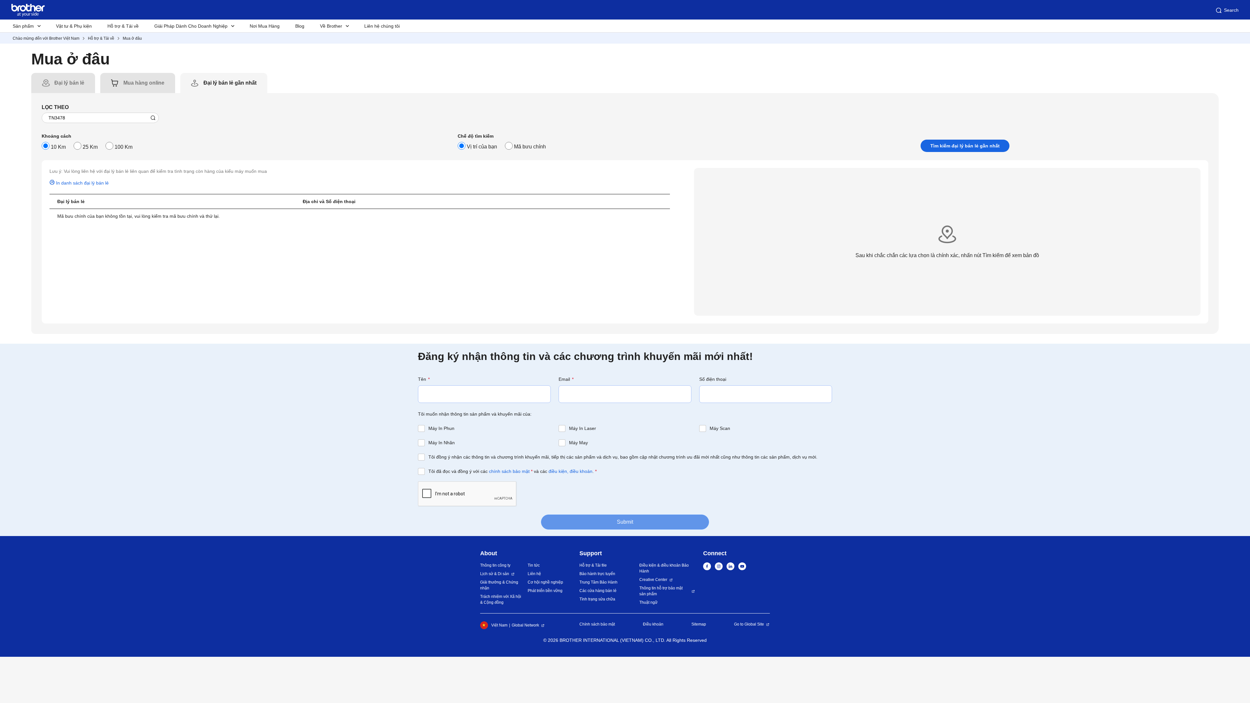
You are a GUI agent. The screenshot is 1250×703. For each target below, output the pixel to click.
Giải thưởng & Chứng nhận (499, 585)
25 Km (90, 147)
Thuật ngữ (648, 602)
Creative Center (653, 579)
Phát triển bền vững (545, 590)
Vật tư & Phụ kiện (74, 26)
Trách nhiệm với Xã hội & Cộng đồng (500, 599)
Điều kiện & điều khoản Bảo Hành (664, 568)
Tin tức (534, 565)
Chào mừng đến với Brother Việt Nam (46, 38)
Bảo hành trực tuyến (597, 574)
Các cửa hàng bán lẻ (598, 590)
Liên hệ (534, 574)
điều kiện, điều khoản (570, 471)
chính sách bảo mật (509, 471)
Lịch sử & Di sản (494, 574)
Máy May (578, 442)
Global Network (525, 625)
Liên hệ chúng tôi (382, 26)
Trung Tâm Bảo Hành (598, 582)
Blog (299, 26)
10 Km (58, 147)
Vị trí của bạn (482, 146)
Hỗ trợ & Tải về (123, 26)
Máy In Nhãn (441, 442)
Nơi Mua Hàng (265, 26)
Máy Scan (720, 428)
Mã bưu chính (530, 146)
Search (1231, 10)
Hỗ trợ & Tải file (593, 565)
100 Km (123, 147)
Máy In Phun (441, 428)
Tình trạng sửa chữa (597, 599)
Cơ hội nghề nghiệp (545, 582)
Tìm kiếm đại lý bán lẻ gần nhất (965, 145)
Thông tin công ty (495, 565)
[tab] (69, 83)
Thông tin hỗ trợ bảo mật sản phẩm (661, 591)
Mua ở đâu (132, 38)
